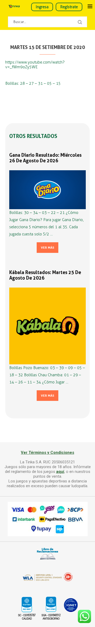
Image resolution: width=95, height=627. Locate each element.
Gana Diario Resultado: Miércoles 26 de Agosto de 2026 (45, 157)
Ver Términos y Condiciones (47, 452)
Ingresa (42, 7)
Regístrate (69, 7)
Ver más (47, 247)
